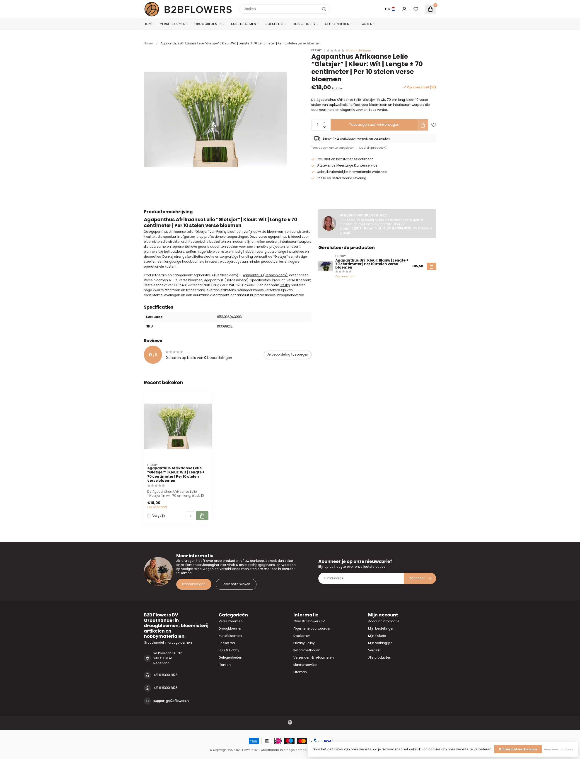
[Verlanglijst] (415, 9)
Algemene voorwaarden (312, 628)
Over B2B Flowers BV (309, 621)
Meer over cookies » (558, 749)
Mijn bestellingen (381, 628)
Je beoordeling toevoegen (287, 354)
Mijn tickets (377, 635)
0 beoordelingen (358, 50)
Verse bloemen (173, 24)
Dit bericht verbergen (518, 749)
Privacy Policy (304, 643)
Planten (365, 24)
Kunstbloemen (243, 24)
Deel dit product (371, 148)
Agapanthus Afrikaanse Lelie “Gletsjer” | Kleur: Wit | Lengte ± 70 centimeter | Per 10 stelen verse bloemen (241, 43)
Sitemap (300, 672)
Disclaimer (301, 635)
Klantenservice (193, 584)
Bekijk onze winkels (236, 584)
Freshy (316, 50)
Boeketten (275, 24)
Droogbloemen (208, 24)
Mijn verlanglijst (380, 643)
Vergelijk (158, 515)
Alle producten (379, 657)
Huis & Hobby (304, 24)
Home (148, 24)
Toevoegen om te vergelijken (333, 148)
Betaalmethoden (306, 650)
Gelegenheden (337, 24)
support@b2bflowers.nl (360, 228)
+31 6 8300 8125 (398, 228)
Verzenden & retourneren (313, 657)
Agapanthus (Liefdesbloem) (265, 275)
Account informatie (383, 621)
